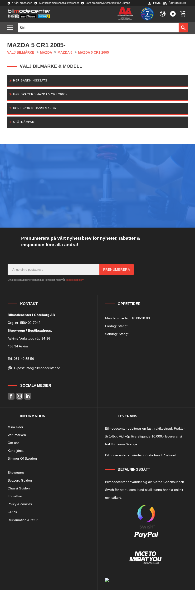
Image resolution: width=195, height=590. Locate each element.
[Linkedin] (27, 396)
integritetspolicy (74, 279)
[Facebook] (11, 396)
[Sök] (183, 27)
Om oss (13, 443)
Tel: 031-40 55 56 (21, 359)
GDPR (12, 512)
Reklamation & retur (23, 520)
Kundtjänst (16, 451)
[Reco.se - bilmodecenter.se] (147, 13)
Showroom (16, 472)
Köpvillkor (15, 496)
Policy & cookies (20, 504)
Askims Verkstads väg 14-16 (29, 338)
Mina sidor (15, 427)
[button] (11, 28)
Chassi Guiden (19, 488)
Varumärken (17, 435)
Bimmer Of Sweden (22, 458)
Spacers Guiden (20, 480)
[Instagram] (19, 396)
